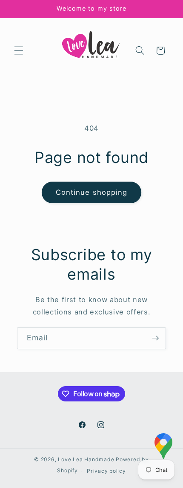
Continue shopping (92, 192)
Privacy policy (106, 471)
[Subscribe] (155, 338)
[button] (19, 50)
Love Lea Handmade (86, 459)
